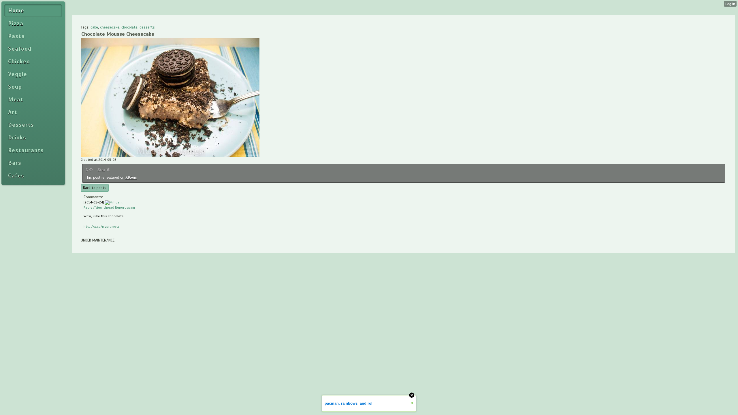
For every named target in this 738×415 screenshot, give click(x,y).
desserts (147, 27)
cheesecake (109, 27)
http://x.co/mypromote (102, 227)
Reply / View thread (99, 207)
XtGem (131, 177)
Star (101, 169)
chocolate (129, 27)
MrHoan (116, 202)
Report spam (125, 207)
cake (94, 27)
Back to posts (94, 188)
